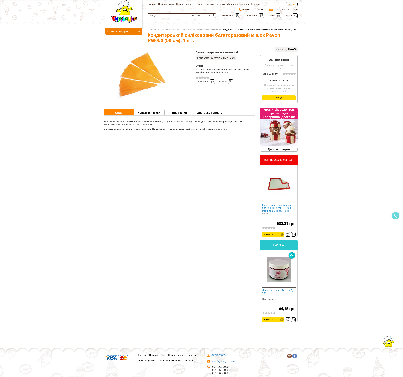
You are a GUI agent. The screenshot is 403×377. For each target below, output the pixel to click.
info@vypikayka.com (223, 361)
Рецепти (200, 4)
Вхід (279, 97)
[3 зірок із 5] (289, 74)
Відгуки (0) (179, 112)
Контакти (255, 4)
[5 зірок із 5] (294, 74)
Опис (118, 112)
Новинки (162, 4)
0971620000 (218, 355)
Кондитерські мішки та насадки (172, 30)
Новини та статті (184, 4)
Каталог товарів (117, 31)
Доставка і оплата (209, 112)
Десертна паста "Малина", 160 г (277, 292)
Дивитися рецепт (279, 149)
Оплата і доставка (215, 4)
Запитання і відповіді (238, 4)
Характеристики (149, 112)
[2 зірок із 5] (286, 74)
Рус (289, 4)
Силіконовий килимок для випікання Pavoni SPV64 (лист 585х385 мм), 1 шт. (277, 208)
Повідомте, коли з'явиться (216, 57)
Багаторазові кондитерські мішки (205, 30)
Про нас (152, 4)
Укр (294, 4)
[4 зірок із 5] (292, 74)
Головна (152, 30)
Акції (171, 4)
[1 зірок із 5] (284, 74)
